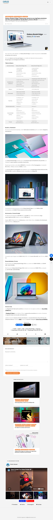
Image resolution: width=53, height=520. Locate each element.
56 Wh (15, 328)
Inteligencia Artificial (9, 16)
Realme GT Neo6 (10, 313)
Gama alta (28, 424)
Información (17, 399)
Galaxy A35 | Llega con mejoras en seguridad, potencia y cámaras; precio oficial (25, 452)
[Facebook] (51, 255)
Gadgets (23, 424)
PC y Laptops (25, 16)
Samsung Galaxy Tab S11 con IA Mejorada (24, 402)
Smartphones (32, 449)
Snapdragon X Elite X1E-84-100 (35, 330)
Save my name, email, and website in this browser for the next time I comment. (21, 370)
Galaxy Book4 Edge (30, 328)
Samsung (38, 328)
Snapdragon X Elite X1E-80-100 (19, 330)
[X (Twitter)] (51, 259)
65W (23, 328)
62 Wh (19, 328)
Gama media (17, 449)
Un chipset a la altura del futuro (22, 427)
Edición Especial (18, 424)
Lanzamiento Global (18, 16)
